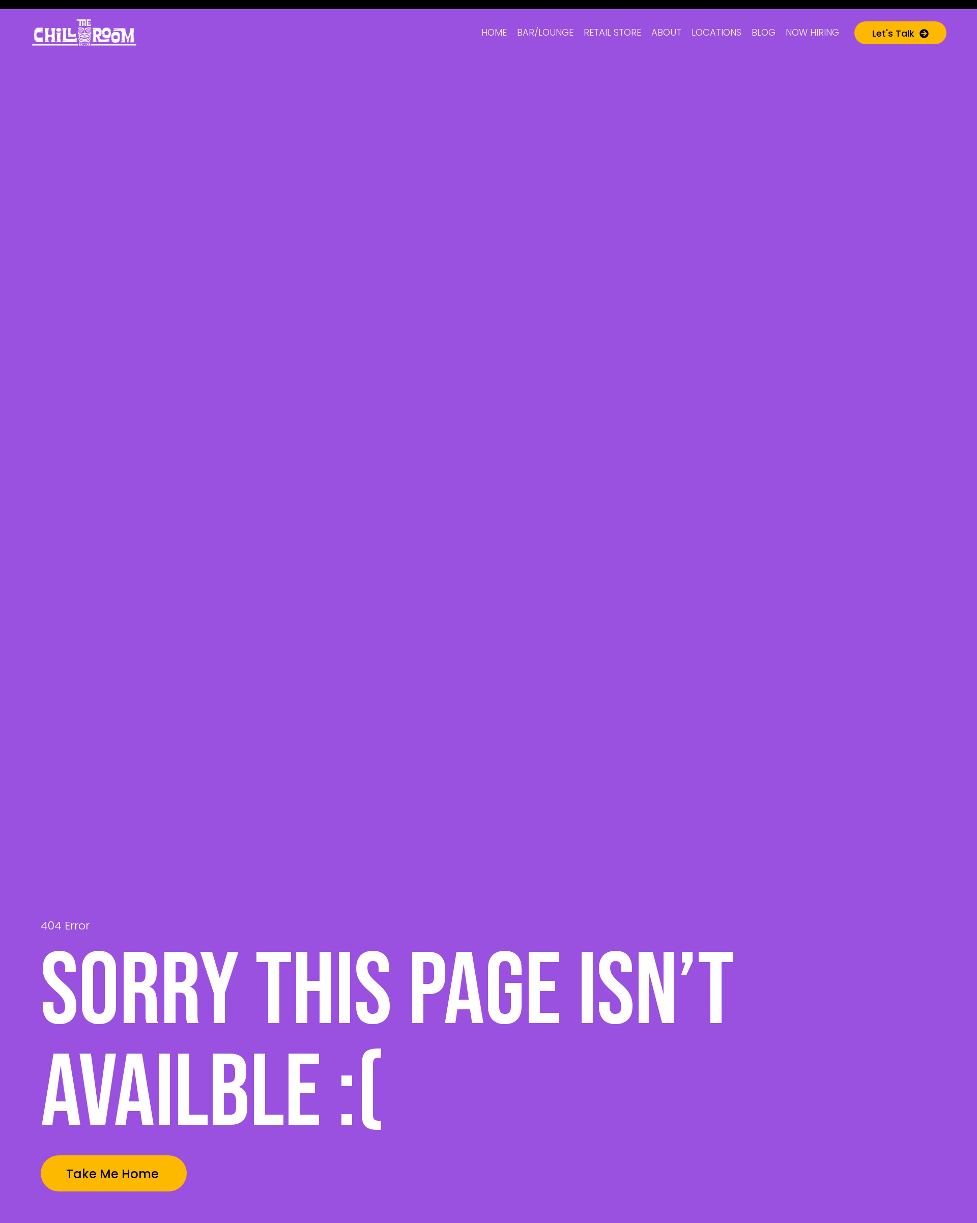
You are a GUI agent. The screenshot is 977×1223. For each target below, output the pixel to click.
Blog (763, 32)
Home (494, 32)
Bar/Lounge (545, 32)
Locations (716, 32)
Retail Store (612, 32)
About (666, 32)
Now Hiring (812, 32)
